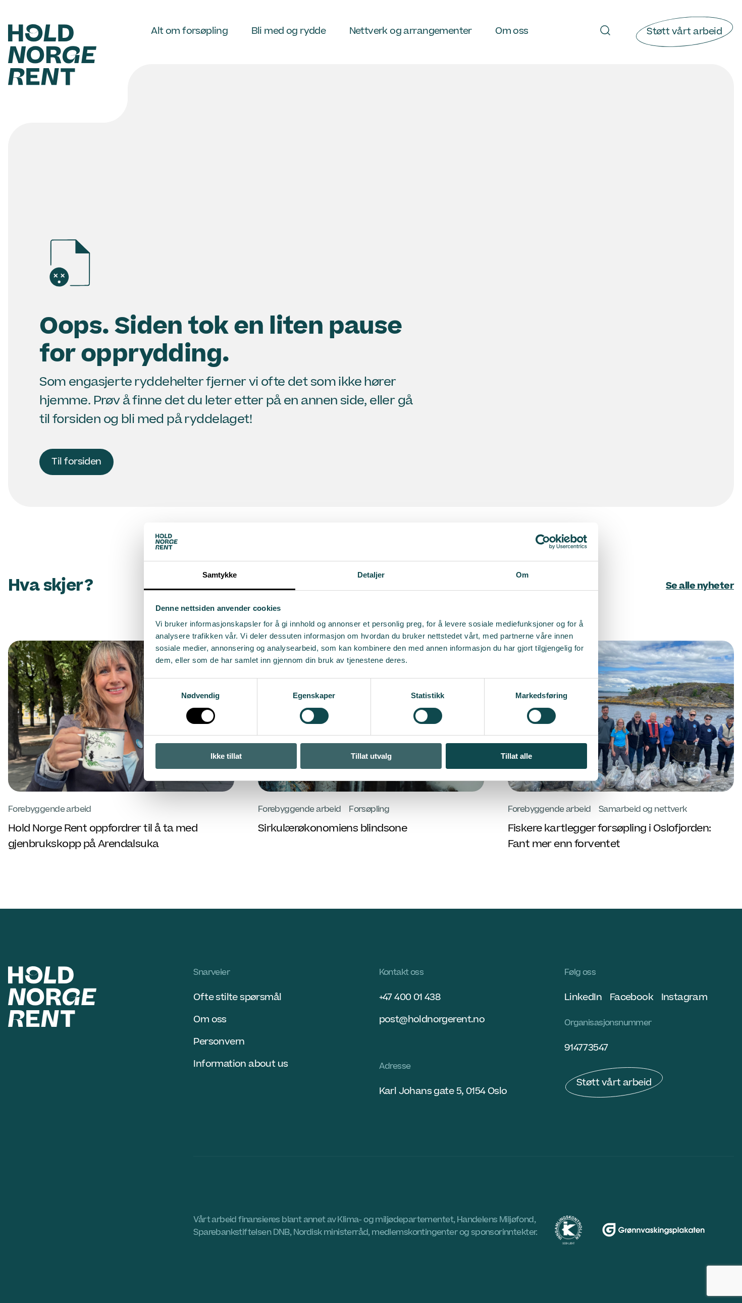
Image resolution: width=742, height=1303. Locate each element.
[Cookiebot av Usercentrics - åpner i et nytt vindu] (543, 541)
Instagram (684, 997)
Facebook (631, 997)
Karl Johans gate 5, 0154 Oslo (443, 1091)
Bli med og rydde (288, 31)
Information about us (240, 1064)
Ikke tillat (226, 756)
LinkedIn (583, 997)
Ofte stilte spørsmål (237, 997)
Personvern (218, 1042)
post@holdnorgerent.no (432, 1019)
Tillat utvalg (371, 756)
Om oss (511, 31)
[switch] (314, 716)
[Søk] (605, 30)
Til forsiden (76, 461)
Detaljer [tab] (371, 574)
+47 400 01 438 (410, 997)
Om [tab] (522, 574)
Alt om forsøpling (189, 31)
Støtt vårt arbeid (684, 31)
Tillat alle (516, 756)
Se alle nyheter (700, 586)
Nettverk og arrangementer (410, 31)
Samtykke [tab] (219, 574)
